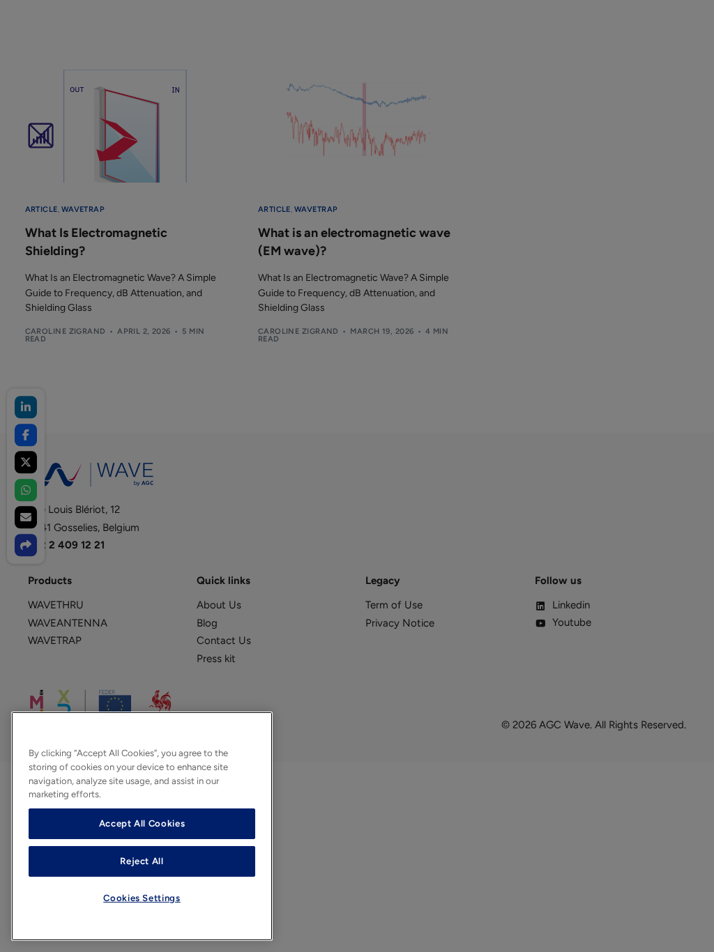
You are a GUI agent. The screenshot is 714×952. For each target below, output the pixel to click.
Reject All (142, 861)
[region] (142, 826)
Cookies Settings (142, 898)
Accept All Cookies (142, 823)
